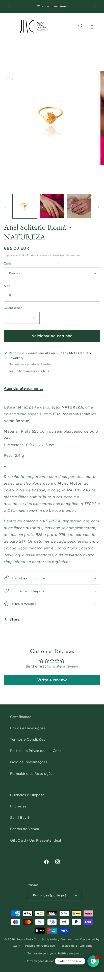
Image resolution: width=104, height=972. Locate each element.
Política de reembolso (40, 945)
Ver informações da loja (29, 371)
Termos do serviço (40, 953)
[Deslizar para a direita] (98, 207)
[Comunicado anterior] (9, 6)
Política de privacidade (76, 945)
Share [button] (15, 619)
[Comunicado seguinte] (94, 6)
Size (7, 286)
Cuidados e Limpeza (27, 795)
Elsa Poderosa (66, 414)
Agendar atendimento (23, 388)
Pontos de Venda (24, 829)
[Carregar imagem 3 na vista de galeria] (79, 206)
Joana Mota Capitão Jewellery (38, 939)
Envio (31, 255)
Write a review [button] (52, 680)
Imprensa (18, 806)
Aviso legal (74, 961)
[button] (10, 26)
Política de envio (70, 953)
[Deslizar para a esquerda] (5, 207)
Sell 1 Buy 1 (19, 817)
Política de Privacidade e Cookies (38, 751)
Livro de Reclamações (29, 762)
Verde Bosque (16, 421)
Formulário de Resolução (31, 774)
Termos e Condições (27, 739)
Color (8, 263)
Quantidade (13, 308)
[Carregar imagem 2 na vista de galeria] (52, 206)
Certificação (20, 717)
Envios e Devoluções (28, 728)
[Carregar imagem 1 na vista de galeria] (24, 206)
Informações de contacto (44, 961)
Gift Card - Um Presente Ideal (35, 840)
